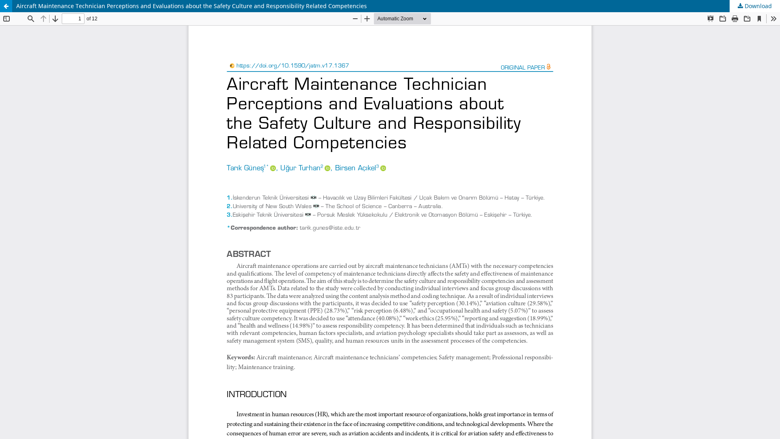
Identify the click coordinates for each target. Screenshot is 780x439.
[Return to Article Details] (6, 6)
